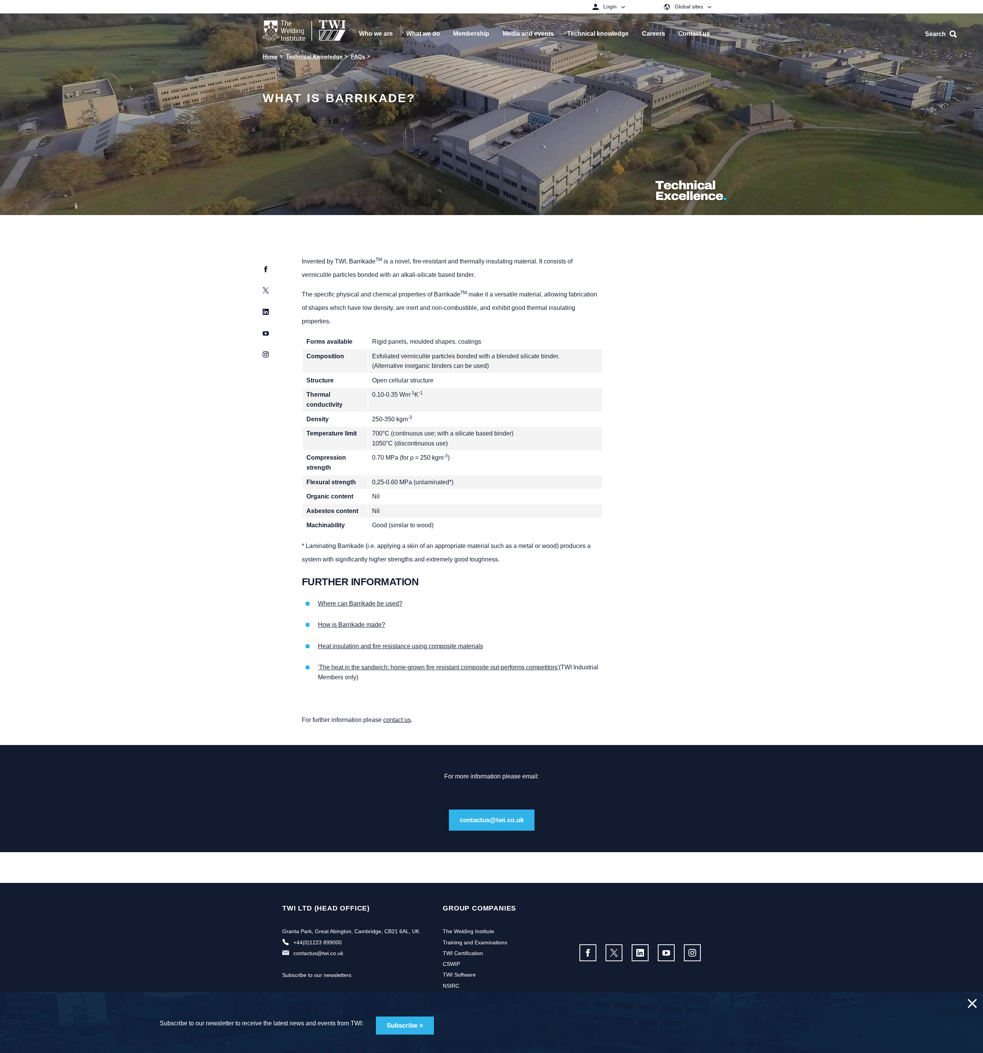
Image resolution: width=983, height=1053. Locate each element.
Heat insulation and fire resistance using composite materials (400, 646)
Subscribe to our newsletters (316, 975)
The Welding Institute (468, 931)
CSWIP (451, 964)
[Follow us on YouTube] (666, 952)
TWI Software (459, 975)
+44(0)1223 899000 (317, 942)
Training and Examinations (475, 942)
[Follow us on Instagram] (692, 952)
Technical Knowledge (314, 56)
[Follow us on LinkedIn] (640, 952)
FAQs (358, 56)
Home (270, 56)
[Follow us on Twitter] (614, 952)
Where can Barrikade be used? (360, 603)
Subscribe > (405, 1025)
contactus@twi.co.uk (492, 820)
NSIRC (451, 986)
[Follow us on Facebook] (587, 952)
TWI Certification (463, 953)
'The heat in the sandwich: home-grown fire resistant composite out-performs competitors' (438, 667)
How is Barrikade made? (351, 624)
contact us (397, 720)
